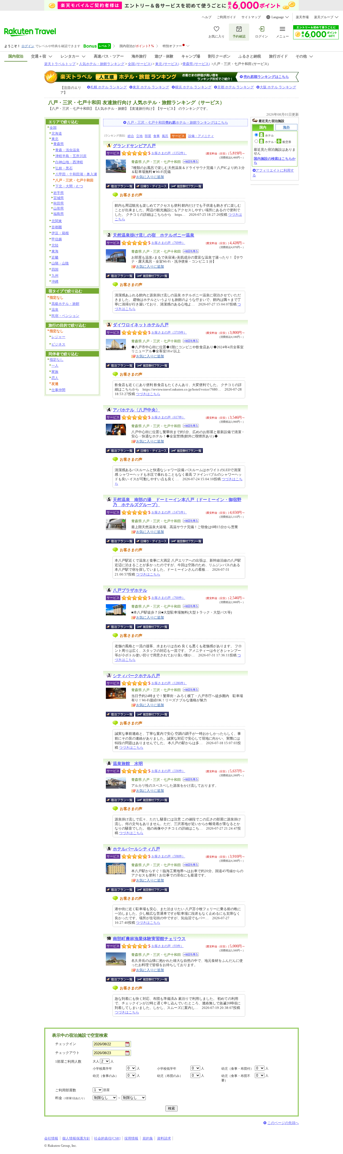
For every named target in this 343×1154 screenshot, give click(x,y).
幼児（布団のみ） (170, 1076)
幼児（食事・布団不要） (235, 1078)
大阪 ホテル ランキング (278, 87)
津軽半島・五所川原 (71, 156)
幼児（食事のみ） (105, 1076)
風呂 (165, 136)
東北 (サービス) (167, 64)
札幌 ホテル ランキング (108, 87)
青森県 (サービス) (196, 64)
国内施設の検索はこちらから (275, 160)
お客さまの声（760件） (168, 598)
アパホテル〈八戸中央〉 (136, 410)
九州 (54, 276)
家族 (54, 372)
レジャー (58, 337)
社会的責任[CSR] (107, 1138)
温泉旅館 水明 (128, 763)
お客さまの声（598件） (168, 856)
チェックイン (65, 1044)
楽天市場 (302, 17)
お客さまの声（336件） (168, 771)
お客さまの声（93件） (167, 946)
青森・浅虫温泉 (67, 150)
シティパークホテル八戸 (136, 676)
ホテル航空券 (278, 141)
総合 (131, 136)
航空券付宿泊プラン (186, 186)
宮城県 (58, 198)
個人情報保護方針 (76, 1138)
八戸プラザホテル (130, 590)
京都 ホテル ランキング (235, 87)
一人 (54, 366)
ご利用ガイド (226, 17)
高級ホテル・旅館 (65, 304)
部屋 (148, 136)
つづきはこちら (148, 394)
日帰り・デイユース (152, 186)
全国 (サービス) (140, 64)
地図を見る (191, 162)
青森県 (58, 144)
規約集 (148, 1138)
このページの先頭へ (283, 1123)
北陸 (54, 245)
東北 (54, 139)
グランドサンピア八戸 (134, 145)
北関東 (56, 221)
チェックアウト (67, 1053)
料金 (70, 1098)
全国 (53, 128)
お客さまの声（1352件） (169, 153)
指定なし (57, 360)
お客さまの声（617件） (168, 417)
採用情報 (131, 1138)
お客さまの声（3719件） (169, 332)
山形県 (58, 208)
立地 (139, 136)
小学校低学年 (166, 1068)
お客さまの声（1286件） (169, 683)
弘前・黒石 (64, 168)
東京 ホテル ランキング (151, 87)
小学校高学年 (102, 1068)
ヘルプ (206, 17)
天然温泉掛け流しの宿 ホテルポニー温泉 (153, 235)
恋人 (54, 378)
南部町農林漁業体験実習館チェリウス (149, 938)
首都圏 (56, 227)
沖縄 (54, 281)
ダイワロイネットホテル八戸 (141, 325)
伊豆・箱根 (60, 233)
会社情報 (51, 1138)
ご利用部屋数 (65, 1090)
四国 (54, 269)
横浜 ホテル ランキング (193, 87)
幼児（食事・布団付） (237, 1068)
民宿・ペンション (65, 316)
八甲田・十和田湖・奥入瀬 (76, 174)
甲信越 (56, 239)
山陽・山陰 (60, 263)
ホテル (269, 135)
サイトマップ (251, 17)
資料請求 (164, 1138)
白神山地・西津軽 (69, 162)
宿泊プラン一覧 (122, 186)
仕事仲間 (58, 390)
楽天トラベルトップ (60, 64)
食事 (156, 136)
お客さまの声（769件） (168, 243)
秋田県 (58, 203)
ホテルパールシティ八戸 (136, 849)
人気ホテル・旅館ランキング (101, 64)
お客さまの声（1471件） (169, 512)
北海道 (56, 133)
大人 (96, 1061)
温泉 (54, 310)
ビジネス (58, 344)
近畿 (54, 257)
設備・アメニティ (201, 136)
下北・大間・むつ (69, 186)
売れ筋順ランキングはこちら (266, 77)
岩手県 (58, 193)
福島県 (58, 214)
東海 (54, 251)
